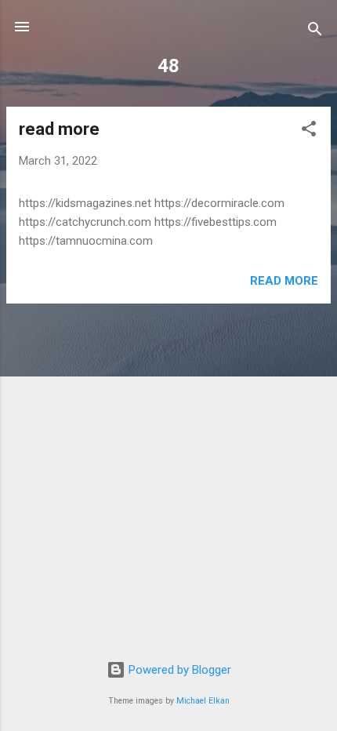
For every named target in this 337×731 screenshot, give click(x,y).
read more (59, 129)
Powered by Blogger (178, 670)
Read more (284, 281)
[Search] (315, 32)
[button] (308, 131)
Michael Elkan (203, 701)
